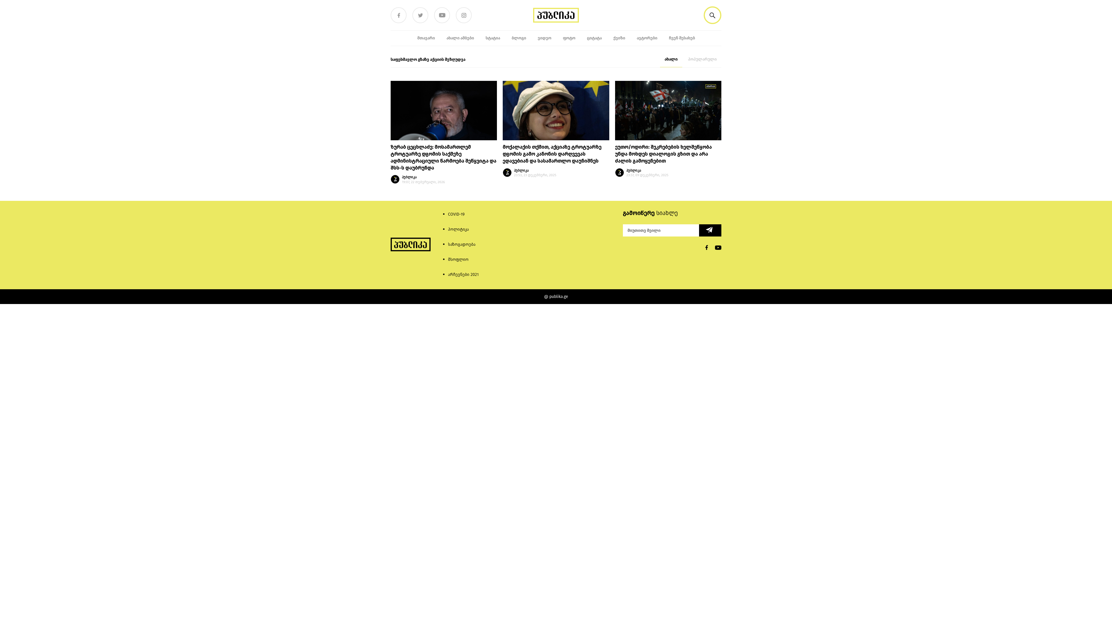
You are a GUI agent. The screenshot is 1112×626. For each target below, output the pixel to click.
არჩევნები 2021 (463, 274)
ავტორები (647, 38)
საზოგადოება (461, 244)
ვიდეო (544, 38)
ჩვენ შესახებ (682, 38)
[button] (712, 15)
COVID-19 (456, 214)
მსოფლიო (458, 259)
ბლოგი (519, 38)
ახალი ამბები (460, 38)
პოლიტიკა (458, 229)
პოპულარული (702, 59)
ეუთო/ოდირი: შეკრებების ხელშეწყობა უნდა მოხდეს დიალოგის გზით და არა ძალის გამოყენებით (663, 154)
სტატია (493, 38)
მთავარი (426, 38)
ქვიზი (619, 38)
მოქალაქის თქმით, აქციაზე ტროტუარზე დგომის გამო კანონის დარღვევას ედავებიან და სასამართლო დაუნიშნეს (552, 154)
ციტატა (594, 38)
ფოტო (569, 38)
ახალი (671, 59)
